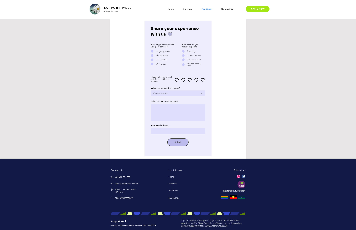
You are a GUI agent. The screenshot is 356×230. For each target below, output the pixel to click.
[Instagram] (238, 176)
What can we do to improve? (164, 101)
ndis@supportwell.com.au (126, 183)
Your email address (160, 125)
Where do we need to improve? (165, 88)
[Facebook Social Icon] (243, 176)
